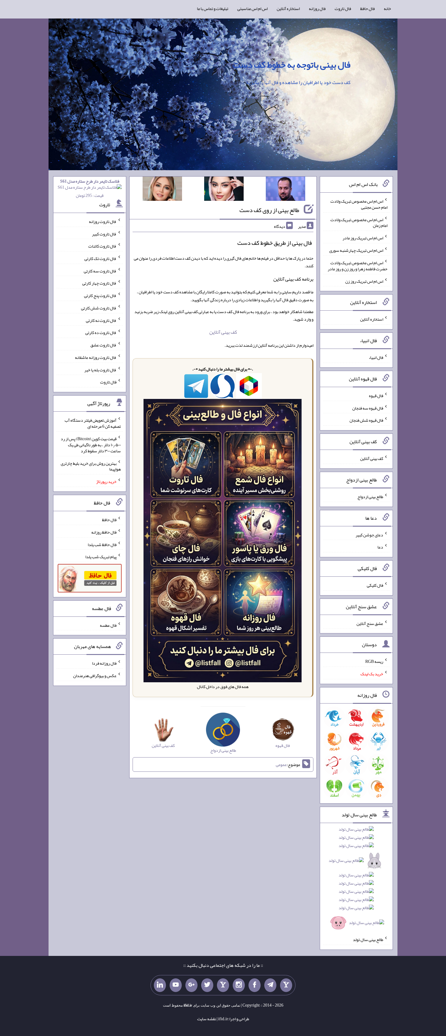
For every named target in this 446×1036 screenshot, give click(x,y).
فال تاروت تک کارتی (100, 258)
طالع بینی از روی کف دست (269, 210)
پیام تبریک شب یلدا (101, 556)
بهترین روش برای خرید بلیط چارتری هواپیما (91, 466)
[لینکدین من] (160, 985)
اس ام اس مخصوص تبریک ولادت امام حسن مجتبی (358, 204)
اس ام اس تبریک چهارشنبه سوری (356, 250)
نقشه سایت (206, 1018)
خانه (387, 8)
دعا (380, 547)
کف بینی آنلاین (223, 332)
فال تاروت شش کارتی (99, 308)
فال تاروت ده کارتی (101, 332)
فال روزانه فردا (104, 663)
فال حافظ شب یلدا (102, 544)
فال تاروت (343, 8)
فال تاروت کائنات (102, 246)
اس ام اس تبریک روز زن (364, 281)
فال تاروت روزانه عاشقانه (96, 357)
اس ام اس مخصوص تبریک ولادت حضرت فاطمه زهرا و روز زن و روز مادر (357, 265)
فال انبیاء (376, 357)
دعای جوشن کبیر (369, 534)
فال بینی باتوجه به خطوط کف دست (291, 65)
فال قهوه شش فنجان (366, 420)
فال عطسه (108, 625)
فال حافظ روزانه (104, 532)
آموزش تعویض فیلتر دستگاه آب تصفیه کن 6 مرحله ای (93, 423)
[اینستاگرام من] (239, 985)
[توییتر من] (207, 985)
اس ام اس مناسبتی (252, 8)
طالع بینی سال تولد (368, 939)
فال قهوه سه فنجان (367, 407)
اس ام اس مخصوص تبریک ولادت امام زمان (358, 222)
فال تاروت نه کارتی (101, 320)
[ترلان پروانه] (224, 190)
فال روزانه (317, 8)
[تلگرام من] (270, 985)
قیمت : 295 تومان (89, 188)
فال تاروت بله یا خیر (100, 369)
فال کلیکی (375, 585)
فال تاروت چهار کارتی (99, 283)
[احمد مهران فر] (285, 190)
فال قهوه (376, 395)
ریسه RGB (374, 661)
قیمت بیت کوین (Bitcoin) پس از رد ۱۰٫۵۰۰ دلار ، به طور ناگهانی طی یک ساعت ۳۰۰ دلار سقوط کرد (91, 444)
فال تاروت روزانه (103, 221)
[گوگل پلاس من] (191, 985)
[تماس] (223, 985)
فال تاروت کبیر (104, 233)
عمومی (281, 764)
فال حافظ (367, 8)
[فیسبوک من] (254, 985)
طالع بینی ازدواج (370, 496)
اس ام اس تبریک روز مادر (363, 238)
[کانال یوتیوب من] (176, 985)
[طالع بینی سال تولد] (356, 878)
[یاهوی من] (286, 985)
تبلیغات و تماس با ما (212, 8)
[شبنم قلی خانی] (162, 190)
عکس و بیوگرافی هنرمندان (95, 675)
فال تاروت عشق (103, 345)
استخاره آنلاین (288, 8)
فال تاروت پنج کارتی (100, 295)
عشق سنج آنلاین (369, 623)
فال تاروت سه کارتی (100, 270)
